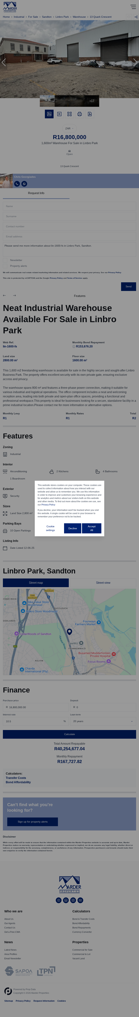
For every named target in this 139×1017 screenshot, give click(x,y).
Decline (72, 528)
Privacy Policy (48, 504)
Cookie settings (50, 528)
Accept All (92, 528)
